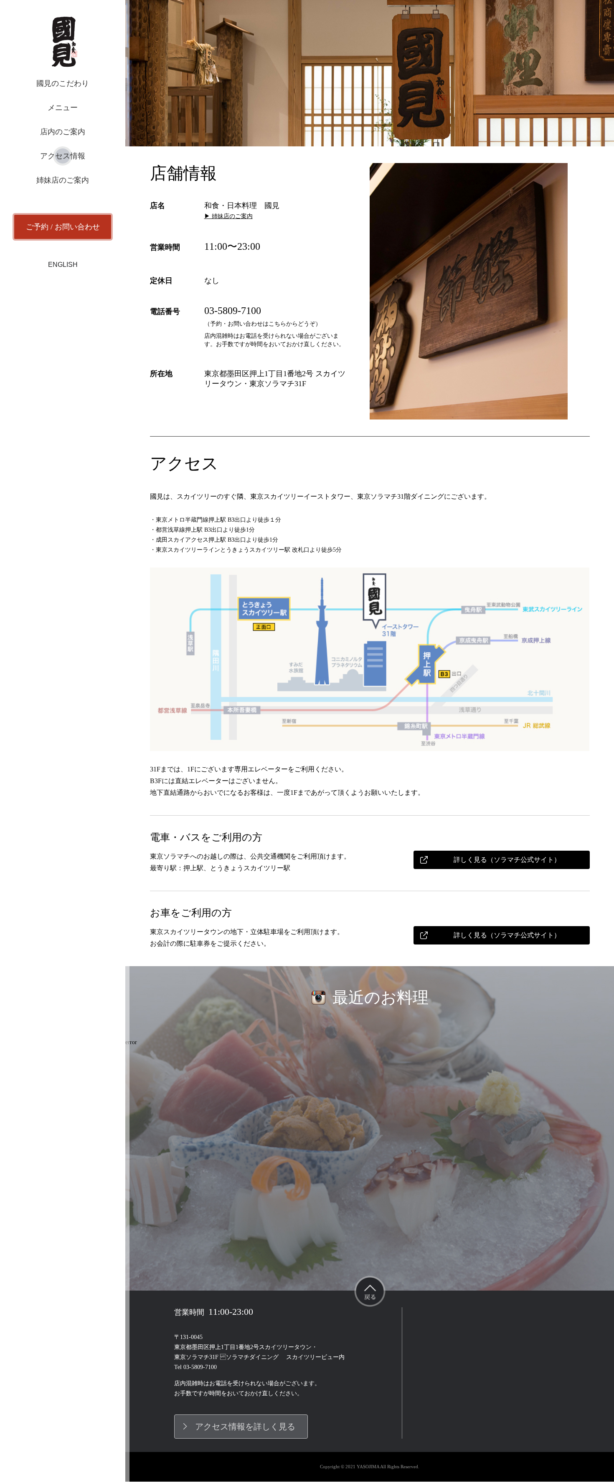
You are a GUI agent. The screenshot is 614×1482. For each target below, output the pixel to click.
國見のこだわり (62, 83)
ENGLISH (63, 264)
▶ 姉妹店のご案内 (228, 216)
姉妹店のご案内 (62, 180)
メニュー (63, 107)
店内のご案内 (62, 132)
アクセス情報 (62, 156)
